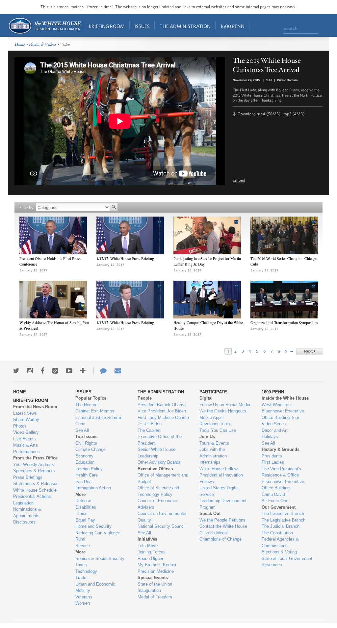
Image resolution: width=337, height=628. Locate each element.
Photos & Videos (43, 44)
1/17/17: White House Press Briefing (125, 258)
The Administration (185, 26)
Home (44, 26)
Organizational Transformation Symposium (284, 322)
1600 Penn (232, 26)
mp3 (287, 113)
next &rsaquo (309, 351)
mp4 (261, 113)
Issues (142, 26)
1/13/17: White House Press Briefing (125, 322)
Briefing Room (107, 26)
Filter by (26, 207)
